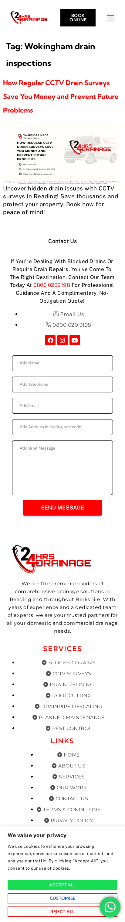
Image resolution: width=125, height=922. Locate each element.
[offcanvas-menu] (117, 18)
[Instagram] (62, 340)
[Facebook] (50, 340)
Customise (62, 898)
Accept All (62, 885)
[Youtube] (74, 340)
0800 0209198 (51, 285)
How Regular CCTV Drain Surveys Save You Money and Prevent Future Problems (61, 96)
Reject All (62, 911)
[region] (62, 874)
